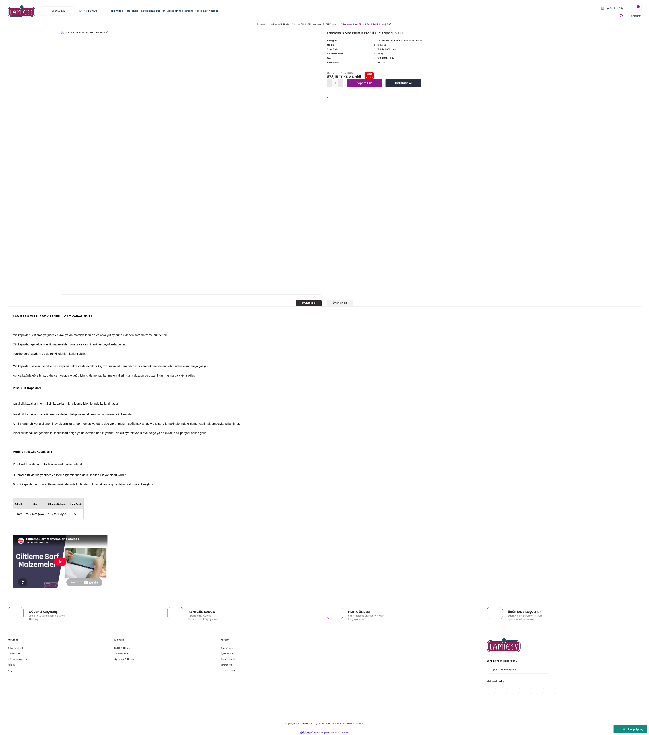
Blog (10, 670)
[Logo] (21, 10)
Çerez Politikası (121, 653)
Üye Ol (609, 8)
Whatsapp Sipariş (633, 729)
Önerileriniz (340, 303)
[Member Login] (602, 8)
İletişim (11, 664)
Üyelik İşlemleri (228, 653)
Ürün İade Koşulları (17, 659)
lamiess (381, 44)
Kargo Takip (227, 648)
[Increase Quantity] (340, 83)
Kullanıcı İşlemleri (16, 648)
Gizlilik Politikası (122, 648)
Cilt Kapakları (385, 40)
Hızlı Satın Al (403, 83)
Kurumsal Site (228, 670)
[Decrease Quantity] (329, 83)
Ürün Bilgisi (309, 303)
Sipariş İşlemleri (228, 659)
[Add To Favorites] (327, 96)
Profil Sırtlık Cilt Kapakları (408, 40)
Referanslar (226, 664)
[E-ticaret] (324, 732)
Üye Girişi (618, 8)
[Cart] (634, 8)
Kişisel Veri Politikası (124, 659)
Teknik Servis (14, 653)
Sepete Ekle (364, 83)
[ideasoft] (307, 732)
